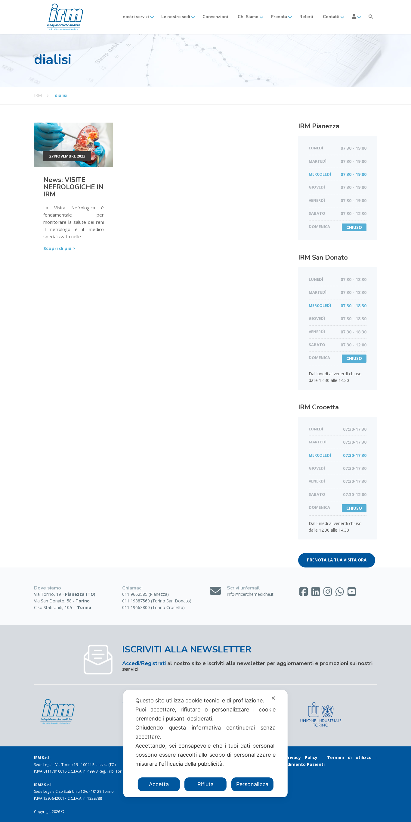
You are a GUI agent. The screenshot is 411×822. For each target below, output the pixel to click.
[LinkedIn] (316, 593)
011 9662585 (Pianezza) (145, 594)
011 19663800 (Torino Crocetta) (153, 607)
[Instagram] (328, 593)
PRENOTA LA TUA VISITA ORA (336, 560)
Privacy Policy (301, 757)
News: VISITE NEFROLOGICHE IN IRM (73, 187)
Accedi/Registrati (144, 663)
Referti (306, 17)
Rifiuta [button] (205, 784)
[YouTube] (352, 593)
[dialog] (205, 743)
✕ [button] (273, 698)
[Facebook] (304, 593)
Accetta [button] (159, 784)
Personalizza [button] (252, 784)
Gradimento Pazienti (302, 764)
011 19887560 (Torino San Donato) (156, 601)
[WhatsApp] (340, 593)
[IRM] (64, 17)
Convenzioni (215, 17)
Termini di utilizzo (349, 757)
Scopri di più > (59, 248)
